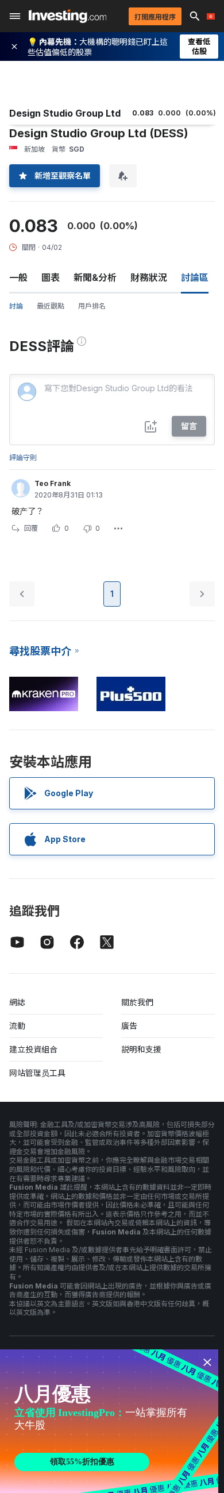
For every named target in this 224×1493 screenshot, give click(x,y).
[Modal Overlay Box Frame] (109, 1421)
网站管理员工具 (37, 1073)
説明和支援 (141, 1049)
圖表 (50, 277)
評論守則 (23, 457)
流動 (17, 1026)
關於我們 (137, 1002)
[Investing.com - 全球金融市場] (67, 16)
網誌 (17, 1002)
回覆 (31, 528)
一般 (18, 277)
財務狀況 (148, 277)
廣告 (129, 1026)
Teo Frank (52, 483)
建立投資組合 (33, 1049)
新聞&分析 (95, 277)
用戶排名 (92, 306)
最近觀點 (50, 306)
